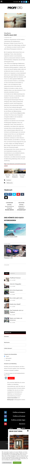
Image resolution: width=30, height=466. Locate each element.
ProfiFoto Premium (15, 278)
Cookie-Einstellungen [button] (7, 462)
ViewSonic (8, 180)
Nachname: (7, 342)
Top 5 (6, 273)
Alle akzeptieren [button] (17, 462)
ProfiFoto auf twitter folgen (18, 420)
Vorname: (6, 336)
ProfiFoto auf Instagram (19, 412)
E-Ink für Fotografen (15, 284)
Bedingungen (10, 399)
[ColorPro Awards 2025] (15, 235)
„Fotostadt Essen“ (21, 208)
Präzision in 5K (8, 258)
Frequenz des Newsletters (10, 354)
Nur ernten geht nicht (16, 298)
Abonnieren (22, 424)
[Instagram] (21, 2)
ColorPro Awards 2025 (10, 237)
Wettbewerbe (10, 183)
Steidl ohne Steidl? (15, 304)
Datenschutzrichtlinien (12, 397)
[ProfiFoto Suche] (28, 2)
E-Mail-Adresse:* (8, 348)
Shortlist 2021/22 (9, 208)
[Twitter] (26, 2)
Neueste (12, 273)
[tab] (6, 273)
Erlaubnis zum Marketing (10, 363)
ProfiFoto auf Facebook (19, 416)
